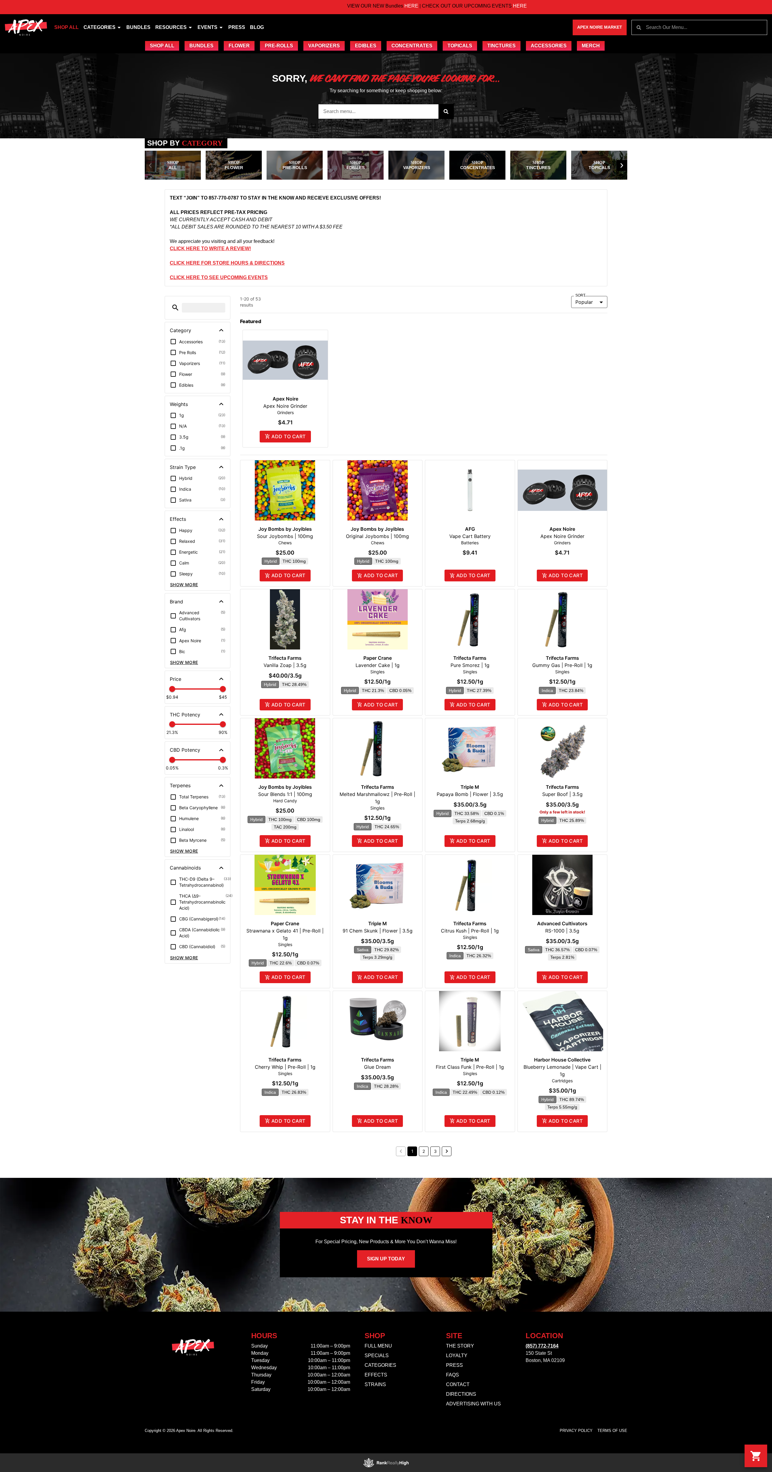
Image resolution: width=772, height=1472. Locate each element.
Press (236, 27)
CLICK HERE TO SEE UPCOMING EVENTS (219, 277)
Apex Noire (285, 399)
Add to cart (288, 436)
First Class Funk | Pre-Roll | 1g (470, 1067)
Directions (461, 1394)
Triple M (469, 787)
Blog (257, 27)
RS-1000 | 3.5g (562, 931)
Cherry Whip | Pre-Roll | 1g (285, 1067)
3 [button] (435, 1151)
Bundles (138, 27)
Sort (580, 295)
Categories (99, 27)
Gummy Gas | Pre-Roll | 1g (562, 665)
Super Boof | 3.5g (562, 794)
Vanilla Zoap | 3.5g (285, 665)
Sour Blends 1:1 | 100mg (285, 794)
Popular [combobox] (584, 302)
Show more (184, 584)
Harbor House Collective (562, 1060)
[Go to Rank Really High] (386, 1462)
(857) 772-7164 (542, 1345)
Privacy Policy (576, 1430)
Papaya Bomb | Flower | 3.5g (470, 794)
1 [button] (412, 1151)
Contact (458, 1384)
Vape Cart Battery (470, 536)
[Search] (446, 111)
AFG (470, 529)
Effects (376, 1374)
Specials (377, 1355)
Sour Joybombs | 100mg (285, 536)
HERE (343, 5)
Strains (375, 1384)
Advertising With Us (473, 1403)
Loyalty (456, 1355)
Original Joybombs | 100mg (377, 536)
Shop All (66, 27)
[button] (150, 165)
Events (207, 27)
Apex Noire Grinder (285, 406)
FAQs (452, 1374)
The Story (460, 1345)
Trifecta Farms (285, 658)
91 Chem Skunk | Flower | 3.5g (378, 931)
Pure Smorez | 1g (470, 665)
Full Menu (378, 1345)
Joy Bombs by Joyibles (285, 529)
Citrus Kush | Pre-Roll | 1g (470, 931)
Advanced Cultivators (562, 923)
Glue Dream (377, 1067)
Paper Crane (377, 658)
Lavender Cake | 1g (378, 665)
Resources (171, 27)
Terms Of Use (612, 1430)
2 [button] (423, 1151)
